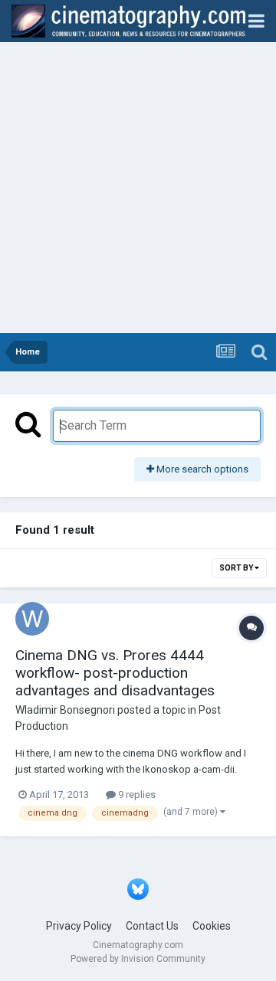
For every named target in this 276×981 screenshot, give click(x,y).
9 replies (136, 794)
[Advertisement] (138, 187)
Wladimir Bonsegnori (65, 710)
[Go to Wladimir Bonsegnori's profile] (32, 619)
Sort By (237, 568)
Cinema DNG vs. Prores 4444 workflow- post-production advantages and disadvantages (115, 672)
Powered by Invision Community (138, 958)
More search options (201, 469)
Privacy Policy (79, 926)
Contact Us (152, 926)
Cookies (211, 926)
